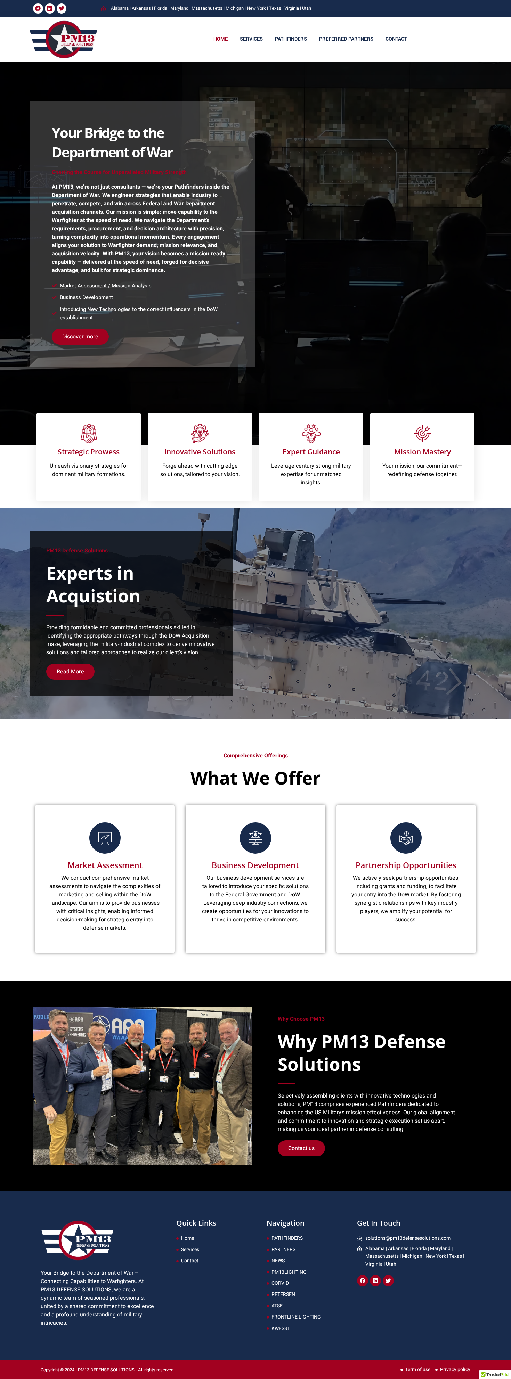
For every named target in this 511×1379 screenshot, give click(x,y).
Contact (396, 39)
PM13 (310, 1104)
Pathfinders (291, 39)
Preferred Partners (346, 39)
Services (251, 39)
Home (220, 39)
